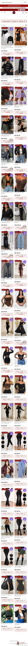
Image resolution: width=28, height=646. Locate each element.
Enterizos (18, 20)
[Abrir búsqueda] (4, 12)
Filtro (4, 24)
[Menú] (1, 12)
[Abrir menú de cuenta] (23, 12)
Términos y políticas (14, 642)
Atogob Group (15, 640)
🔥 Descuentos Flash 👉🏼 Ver (14, 5)
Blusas (11, 20)
